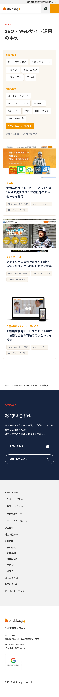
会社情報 (9, 541)
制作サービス (13, 499)
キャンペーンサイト (18, 103)
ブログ (10, 565)
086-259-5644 (18, 459)
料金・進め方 (11, 534)
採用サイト (13, 111)
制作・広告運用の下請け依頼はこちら (40, 2)
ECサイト (39, 103)
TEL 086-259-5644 (15, 644)
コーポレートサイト (18, 95)
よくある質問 (11, 577)
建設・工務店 (30, 69)
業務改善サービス (16, 513)
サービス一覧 (11, 492)
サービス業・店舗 (17, 62)
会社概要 (11, 547)
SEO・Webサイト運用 (20, 126)
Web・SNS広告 (16, 118)
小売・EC (13, 69)
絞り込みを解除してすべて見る (21, 134)
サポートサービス (16, 520)
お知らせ (11, 571)
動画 (27, 111)
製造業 (30, 77)
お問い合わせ (16, 446)
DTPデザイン (42, 111)
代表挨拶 (11, 553)
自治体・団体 (15, 77)
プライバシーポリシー (16, 591)
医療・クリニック (41, 62)
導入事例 (9, 528)
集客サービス (13, 506)
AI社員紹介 (12, 559)
